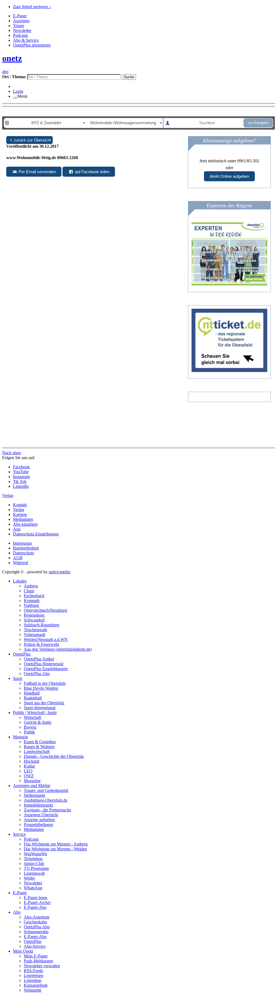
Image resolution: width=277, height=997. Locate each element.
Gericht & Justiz (37, 722)
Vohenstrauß (34, 634)
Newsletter (22, 30)
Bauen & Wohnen (39, 746)
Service (19, 834)
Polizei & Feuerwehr (41, 644)
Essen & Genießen (40, 741)
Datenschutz (23, 553)
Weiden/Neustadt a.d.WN (46, 639)
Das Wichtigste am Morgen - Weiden (55, 849)
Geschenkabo (35, 922)
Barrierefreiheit (26, 548)
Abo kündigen (25, 524)
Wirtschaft (32, 717)
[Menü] (15, 97)
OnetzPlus (22, 654)
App (17, 529)
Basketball (33, 698)
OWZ (29, 776)
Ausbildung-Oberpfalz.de (45, 800)
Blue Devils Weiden (41, 688)
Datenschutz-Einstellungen (36, 534)
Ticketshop (33, 858)
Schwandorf (34, 620)
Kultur (29, 766)
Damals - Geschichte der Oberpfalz (54, 756)
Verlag (18, 509)
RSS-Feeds (33, 970)
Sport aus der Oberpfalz (44, 702)
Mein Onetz (23, 951)
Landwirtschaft (37, 751)
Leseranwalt (34, 873)
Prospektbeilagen (38, 824)
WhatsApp (33, 888)
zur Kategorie (258, 123)
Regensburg (34, 615)
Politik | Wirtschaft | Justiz (35, 712)
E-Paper (20, 16)
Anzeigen (21, 20)
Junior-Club (34, 863)
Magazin (20, 737)
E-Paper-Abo (35, 907)
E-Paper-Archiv (37, 902)
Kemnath (31, 600)
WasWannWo (35, 853)
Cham (29, 590)
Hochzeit (31, 761)
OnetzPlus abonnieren (32, 45)
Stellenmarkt (34, 795)
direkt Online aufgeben (229, 176)
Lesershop (32, 980)
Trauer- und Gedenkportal (46, 790)
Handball (31, 693)
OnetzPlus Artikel (39, 659)
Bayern (30, 727)
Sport (17, 678)
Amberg (31, 586)
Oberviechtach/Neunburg (45, 610)
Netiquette (32, 990)
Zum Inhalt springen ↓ (32, 6)
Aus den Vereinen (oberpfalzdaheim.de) (58, 649)
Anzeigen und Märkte (31, 785)
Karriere (20, 514)
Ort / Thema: (14, 76)
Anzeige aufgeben (39, 819)
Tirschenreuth (35, 629)
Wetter (29, 878)
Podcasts (20, 35)
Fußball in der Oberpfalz (45, 683)
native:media (59, 572)
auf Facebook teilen (91, 171)
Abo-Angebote (37, 917)
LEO (28, 771)
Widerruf (20, 562)
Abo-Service (34, 946)
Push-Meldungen (38, 961)
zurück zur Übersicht (32, 140)
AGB (17, 557)
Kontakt (20, 504)
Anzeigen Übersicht (41, 814)
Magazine (32, 780)
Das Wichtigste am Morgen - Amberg (56, 844)
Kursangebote (36, 985)
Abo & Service (26, 40)
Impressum (22, 543)
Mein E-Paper (36, 956)
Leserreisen (33, 975)
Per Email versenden (37, 171)
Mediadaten (23, 519)
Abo (17, 912)
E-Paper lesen (35, 897)
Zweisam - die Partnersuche (47, 810)
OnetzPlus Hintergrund (43, 664)
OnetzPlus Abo (37, 673)
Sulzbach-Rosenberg (41, 625)
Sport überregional (39, 707)
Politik (29, 732)
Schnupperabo (36, 931)
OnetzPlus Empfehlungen (46, 668)
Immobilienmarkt (38, 805)
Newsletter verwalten (42, 965)
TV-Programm (36, 868)
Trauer (18, 25)
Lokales (20, 581)
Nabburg (31, 605)
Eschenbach (34, 595)
